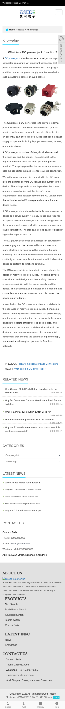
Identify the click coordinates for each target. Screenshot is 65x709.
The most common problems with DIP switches (29, 419)
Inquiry (40, 707)
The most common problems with (22, 503)
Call (24, 707)
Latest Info (17, 634)
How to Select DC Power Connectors (38, 363)
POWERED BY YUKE (31, 697)
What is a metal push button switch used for (28, 411)
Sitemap (48, 697)
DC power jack (12, 58)
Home (12, 29)
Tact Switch (11, 604)
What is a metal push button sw (21, 496)
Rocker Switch (13, 625)
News (21, 29)
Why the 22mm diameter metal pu (23, 510)
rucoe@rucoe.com (20, 543)
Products (15, 599)
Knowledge (32, 29)
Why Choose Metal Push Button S (22, 482)
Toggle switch (12, 619)
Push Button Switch (15, 609)
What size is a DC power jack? (30, 368)
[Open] (61, 50)
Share (8, 707)
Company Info (13, 455)
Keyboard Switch (14, 614)
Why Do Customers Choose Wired (23, 489)
